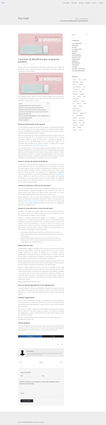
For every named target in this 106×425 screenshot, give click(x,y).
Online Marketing (76, 55)
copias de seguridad (77, 86)
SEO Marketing (76, 63)
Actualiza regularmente (25, 118)
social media (75, 125)
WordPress (75, 129)
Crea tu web (75, 91)
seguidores (81, 120)
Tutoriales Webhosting (78, 70)
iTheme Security (32, 201)
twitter (74, 127)
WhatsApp (79, 127)
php (73, 115)
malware (74, 105)
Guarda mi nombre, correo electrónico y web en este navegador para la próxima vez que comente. (39, 382)
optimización (75, 113)
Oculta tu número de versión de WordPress (31, 107)
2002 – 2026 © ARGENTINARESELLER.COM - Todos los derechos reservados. (31, 422)
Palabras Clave (83, 113)
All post (41, 362)
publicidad (75, 117)
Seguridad (87, 3)
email (74, 96)
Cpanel (83, 89)
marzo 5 (19, 63)
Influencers (79, 103)
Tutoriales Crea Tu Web (78, 69)
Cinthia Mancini (25, 63)
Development (75, 94)
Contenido (75, 84)
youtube (80, 129)
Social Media (66, 3)
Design (80, 91)
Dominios (94, 3)
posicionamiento (79, 115)
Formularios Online (77, 49)
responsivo (75, 120)
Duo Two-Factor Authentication (39, 145)
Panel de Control (76, 57)
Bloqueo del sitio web (25, 114)
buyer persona (75, 82)
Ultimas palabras (24, 120)
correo (84, 86)
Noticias (74, 53)
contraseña (81, 84)
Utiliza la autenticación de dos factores (30, 105)
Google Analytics (76, 101)
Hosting (82, 101)
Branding (84, 79)
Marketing (81, 3)
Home (77, 19)
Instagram (85, 103)
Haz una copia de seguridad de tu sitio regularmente (34, 116)
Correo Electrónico (77, 43)
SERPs (83, 122)
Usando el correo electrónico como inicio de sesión (33, 112)
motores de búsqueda (77, 110)
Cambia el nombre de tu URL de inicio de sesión (32, 110)
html (73, 103)
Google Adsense (76, 98)
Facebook (79, 96)
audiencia (75, 79)
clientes (81, 82)
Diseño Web (74, 3)
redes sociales (82, 117)
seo (79, 122)
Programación (84, 19)
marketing (80, 105)
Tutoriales (100, 3)
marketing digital (76, 108)
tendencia (82, 125)
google (84, 96)
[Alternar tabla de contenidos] (47, 104)
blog (80, 79)
